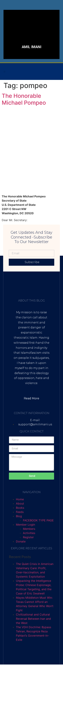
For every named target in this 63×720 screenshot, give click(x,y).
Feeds (20, 512)
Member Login (25, 524)
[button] (4, 72)
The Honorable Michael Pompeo (24, 99)
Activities (29, 533)
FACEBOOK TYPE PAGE (38, 520)
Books (20, 507)
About (20, 503)
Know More (22, 48)
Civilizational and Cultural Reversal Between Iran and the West (33, 619)
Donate (21, 541)
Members (29, 529)
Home (20, 499)
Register (28, 537)
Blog (19, 516)
